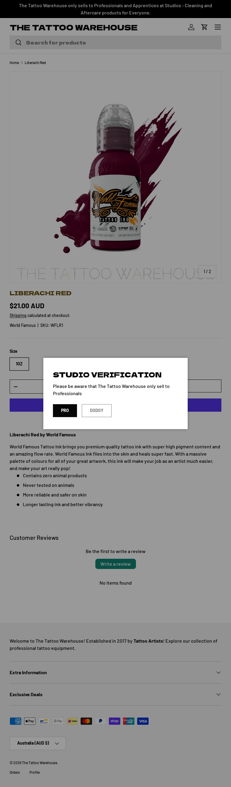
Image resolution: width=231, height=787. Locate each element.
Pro (65, 410)
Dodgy (96, 410)
